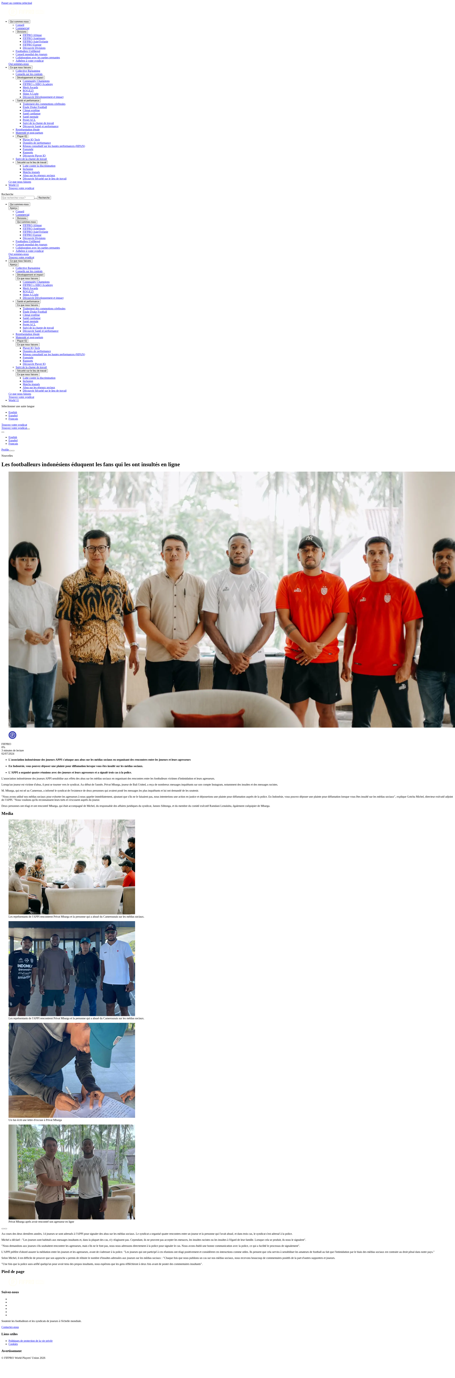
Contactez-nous (10, 1327)
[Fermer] (13, 450)
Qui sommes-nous (19, 21)
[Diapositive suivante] (5, 1228)
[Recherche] (28, 428)
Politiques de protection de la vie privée (31, 1340)
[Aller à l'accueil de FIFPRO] (227, 12)
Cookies (13, 1343)
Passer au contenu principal (16, 2)
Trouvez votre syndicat (21, 188)
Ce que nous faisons (20, 67)
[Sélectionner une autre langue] (2, 432)
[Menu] (10, 450)
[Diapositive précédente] (2, 1228)
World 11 (14, 184)
